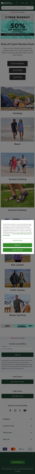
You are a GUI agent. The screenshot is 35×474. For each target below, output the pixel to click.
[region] (17, 237)
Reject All (17, 245)
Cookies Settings (17, 240)
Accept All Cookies (17, 250)
